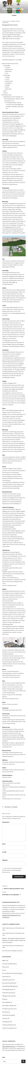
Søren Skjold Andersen (8, 1046)
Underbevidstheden (7, 1025)
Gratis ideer (5, 976)
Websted (4, 860)
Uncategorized (6, 1021)
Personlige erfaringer (8, 1005)
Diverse (4, 967)
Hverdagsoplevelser (7, 989)
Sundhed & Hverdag (7, 1015)
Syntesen (5, 1018)
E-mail (4, 852)
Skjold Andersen (12, 9)
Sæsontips (5, 1012)
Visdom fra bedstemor (8, 1028)
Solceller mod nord (17, 950)
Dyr (3, 970)
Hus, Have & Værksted (8, 983)
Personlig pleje (6, 1002)
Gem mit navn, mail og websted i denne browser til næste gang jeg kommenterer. (12, 870)
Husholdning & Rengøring (9, 986)
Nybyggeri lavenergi (11, 807)
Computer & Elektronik (8, 963)
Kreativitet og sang (7, 992)
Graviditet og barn (7, 980)
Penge (4, 999)
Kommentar (6, 822)
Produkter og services (8, 1008)
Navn (4, 844)
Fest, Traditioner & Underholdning (11, 973)
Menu (14, 15)
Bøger (4, 960)
